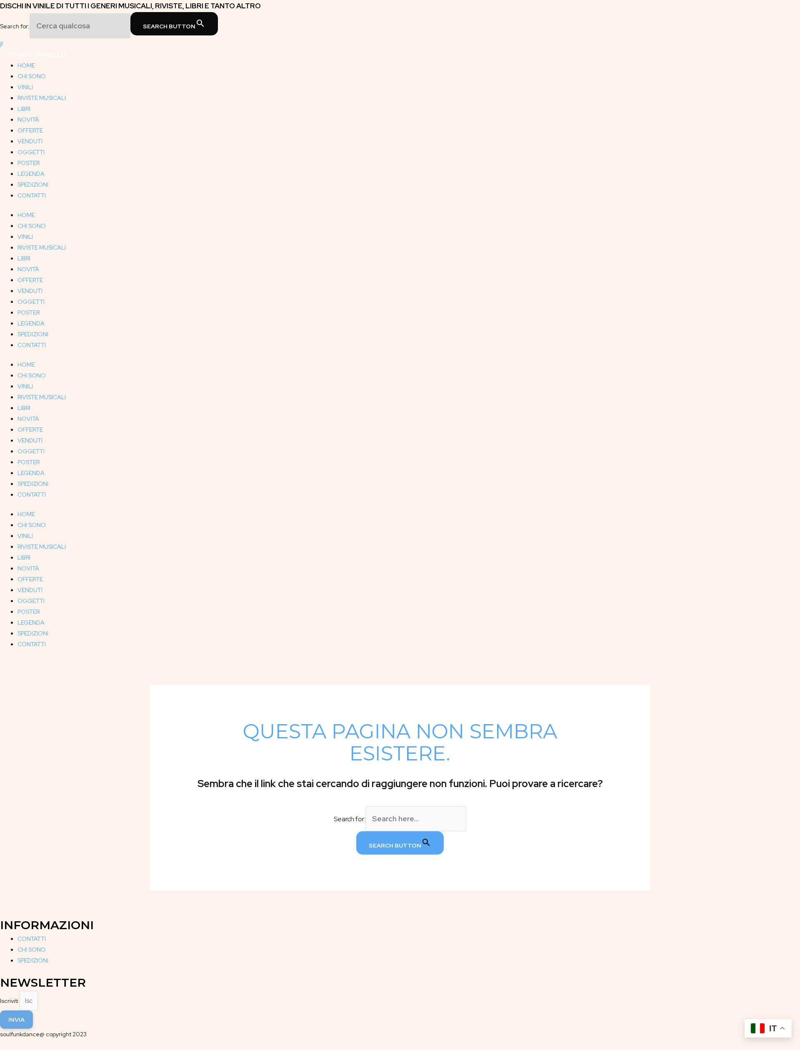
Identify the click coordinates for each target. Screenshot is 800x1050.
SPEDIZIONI (33, 184)
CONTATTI (32, 195)
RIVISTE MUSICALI (42, 98)
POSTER (29, 163)
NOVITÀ (28, 119)
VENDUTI (30, 141)
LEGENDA (31, 174)
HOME (26, 65)
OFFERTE (30, 130)
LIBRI (24, 108)
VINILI (25, 87)
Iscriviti (10, 1001)
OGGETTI (31, 152)
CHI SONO (32, 76)
